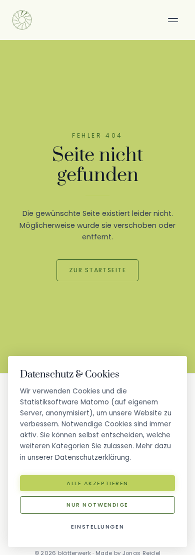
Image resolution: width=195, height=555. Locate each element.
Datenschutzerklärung (92, 457)
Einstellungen (97, 527)
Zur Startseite (97, 270)
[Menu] (173, 20)
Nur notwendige (97, 505)
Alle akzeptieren (97, 483)
